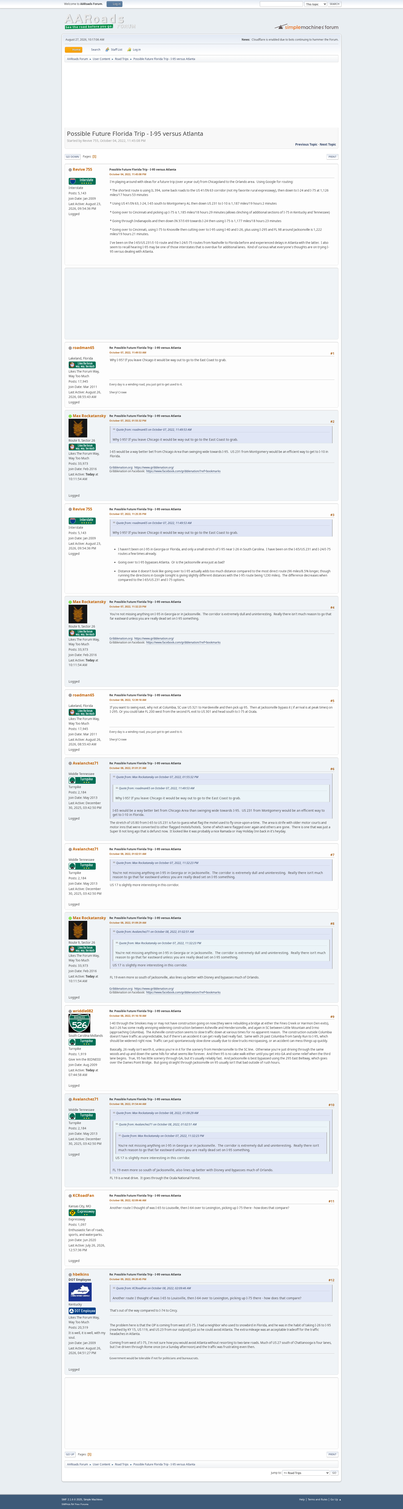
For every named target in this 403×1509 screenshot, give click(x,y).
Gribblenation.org (120, 467)
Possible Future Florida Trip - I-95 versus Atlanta (142, 169)
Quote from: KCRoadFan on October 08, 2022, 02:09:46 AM (153, 1288)
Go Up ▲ (335, 1499)
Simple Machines (93, 1499)
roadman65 (83, 347)
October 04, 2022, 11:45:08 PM (127, 174)
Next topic (328, 144)
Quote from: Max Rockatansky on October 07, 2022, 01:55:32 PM (157, 777)
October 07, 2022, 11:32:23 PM (127, 606)
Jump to (276, 1472)
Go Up (70, 1454)
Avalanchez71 (85, 763)
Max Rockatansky (89, 415)
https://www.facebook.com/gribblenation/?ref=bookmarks (183, 471)
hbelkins (81, 1274)
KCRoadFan (83, 1195)
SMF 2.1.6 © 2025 (72, 1499)
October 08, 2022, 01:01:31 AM (127, 768)
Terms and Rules (317, 1499)
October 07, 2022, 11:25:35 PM (127, 514)
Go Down (72, 156)
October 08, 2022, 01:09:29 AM (127, 922)
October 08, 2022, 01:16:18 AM (127, 1015)
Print (332, 156)
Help (302, 1499)
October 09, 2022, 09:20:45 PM (127, 1279)
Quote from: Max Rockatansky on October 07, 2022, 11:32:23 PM (157, 863)
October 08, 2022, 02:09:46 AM (127, 1200)
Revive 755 (82, 169)
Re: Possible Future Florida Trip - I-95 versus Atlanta (145, 348)
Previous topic (306, 144)
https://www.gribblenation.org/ (154, 467)
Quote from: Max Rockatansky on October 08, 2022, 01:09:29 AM (157, 1113)
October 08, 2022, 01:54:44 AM (127, 1104)
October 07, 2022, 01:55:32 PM (127, 420)
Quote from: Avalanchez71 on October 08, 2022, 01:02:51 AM (155, 932)
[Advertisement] (201, 96)
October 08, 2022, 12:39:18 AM (127, 700)
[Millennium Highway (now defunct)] (70, 1364)
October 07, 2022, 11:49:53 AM (127, 352)
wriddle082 (83, 1010)
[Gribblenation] (70, 490)
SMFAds (66, 1504)
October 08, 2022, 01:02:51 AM (127, 854)
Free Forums (81, 1504)
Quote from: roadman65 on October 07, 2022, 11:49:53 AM (153, 430)
